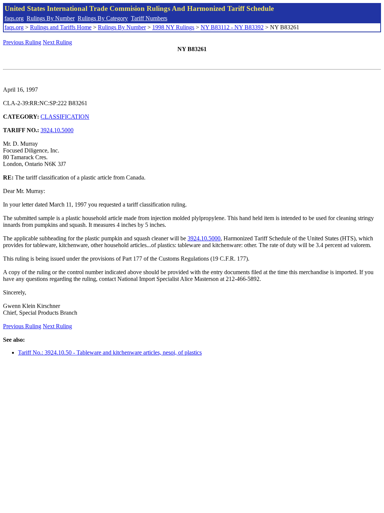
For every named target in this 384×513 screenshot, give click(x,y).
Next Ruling (57, 42)
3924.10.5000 (57, 130)
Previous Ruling (22, 42)
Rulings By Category (103, 18)
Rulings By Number (51, 18)
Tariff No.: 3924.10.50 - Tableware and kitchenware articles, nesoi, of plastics (110, 352)
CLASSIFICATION (64, 116)
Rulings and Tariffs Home (61, 27)
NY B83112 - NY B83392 (232, 27)
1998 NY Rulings (173, 27)
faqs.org (14, 18)
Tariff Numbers (149, 18)
